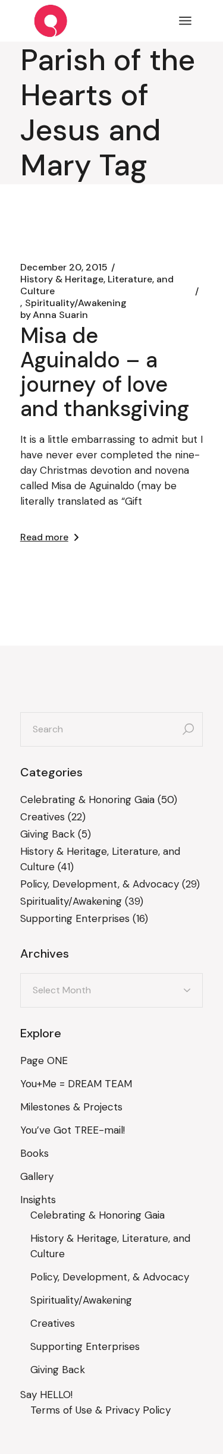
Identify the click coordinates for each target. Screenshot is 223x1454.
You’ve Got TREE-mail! (72, 1130)
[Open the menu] (185, 21)
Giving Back (47, 834)
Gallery (37, 1176)
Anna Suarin (54, 315)
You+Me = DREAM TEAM (76, 1083)
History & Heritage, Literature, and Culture (97, 285)
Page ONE (44, 1060)
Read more (44, 537)
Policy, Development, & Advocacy (99, 883)
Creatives (42, 816)
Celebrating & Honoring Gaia (87, 799)
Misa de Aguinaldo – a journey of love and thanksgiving (104, 372)
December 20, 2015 (64, 267)
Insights (38, 1199)
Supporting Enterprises (75, 918)
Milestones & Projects (71, 1106)
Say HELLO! (46, 1394)
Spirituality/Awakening (76, 303)
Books (34, 1153)
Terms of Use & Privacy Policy (100, 1410)
